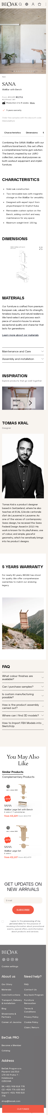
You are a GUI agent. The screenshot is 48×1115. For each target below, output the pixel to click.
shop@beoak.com (11, 1101)
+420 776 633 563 (15, 1089)
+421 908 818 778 (15, 1086)
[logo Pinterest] (4, 959)
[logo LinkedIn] (16, 959)
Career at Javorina (11, 1022)
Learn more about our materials (20, 335)
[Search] (20, 4)
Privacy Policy (31, 1017)
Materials (6, 989)
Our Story (7, 984)
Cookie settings (10, 966)
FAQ (26, 984)
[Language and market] (26, 4)
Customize (23, 1109)
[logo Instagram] (12, 959)
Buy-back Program (33, 994)
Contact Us (30, 989)
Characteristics (12, 132)
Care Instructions (11, 994)
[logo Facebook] (8, 959)
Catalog (6, 1050)
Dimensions (32, 132)
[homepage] (10, 4)
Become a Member (11, 1045)
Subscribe (23, 909)
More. (32, 103)
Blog (4, 1008)
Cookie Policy (31, 1022)
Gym (4, 76)
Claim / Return (31, 1027)
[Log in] (33, 4)
